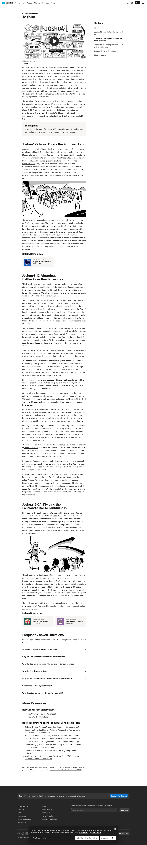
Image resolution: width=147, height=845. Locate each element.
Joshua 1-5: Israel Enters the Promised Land (108, 33)
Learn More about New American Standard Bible (66, 770)
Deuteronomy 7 (64, 425)
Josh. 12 (57, 375)
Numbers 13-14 (28, 164)
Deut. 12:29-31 (74, 399)
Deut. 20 (33, 486)
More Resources (100, 55)
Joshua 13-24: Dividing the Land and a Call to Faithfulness (108, 46)
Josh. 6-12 (27, 110)
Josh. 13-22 (55, 113)
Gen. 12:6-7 (46, 530)
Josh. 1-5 (56, 104)
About (96, 28)
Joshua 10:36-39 (31, 448)
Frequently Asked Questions (105, 51)
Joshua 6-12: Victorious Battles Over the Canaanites (108, 39)
